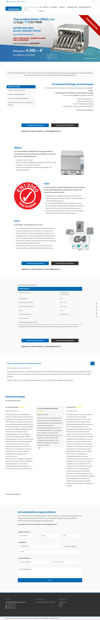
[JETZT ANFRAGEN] (96, 316)
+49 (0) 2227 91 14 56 (11, 604)
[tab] (50, 363)
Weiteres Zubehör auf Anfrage (84, 110)
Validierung (61, 380)
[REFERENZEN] (96, 313)
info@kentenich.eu (12, 1)
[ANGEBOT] (96, 303)
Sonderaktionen (62, 602)
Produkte (61, 604)
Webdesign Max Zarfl (54, 618)
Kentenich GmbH (21, 9)
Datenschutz (30, 618)
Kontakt (60, 606)
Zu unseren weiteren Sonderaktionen (65, 125)
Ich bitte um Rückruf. (71, 546)
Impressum (23, 618)
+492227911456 (22, 1)
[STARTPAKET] (96, 306)
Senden (50, 580)
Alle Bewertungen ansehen (13, 400)
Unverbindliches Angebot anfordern (35, 125)
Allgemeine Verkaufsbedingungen (41, 618)
